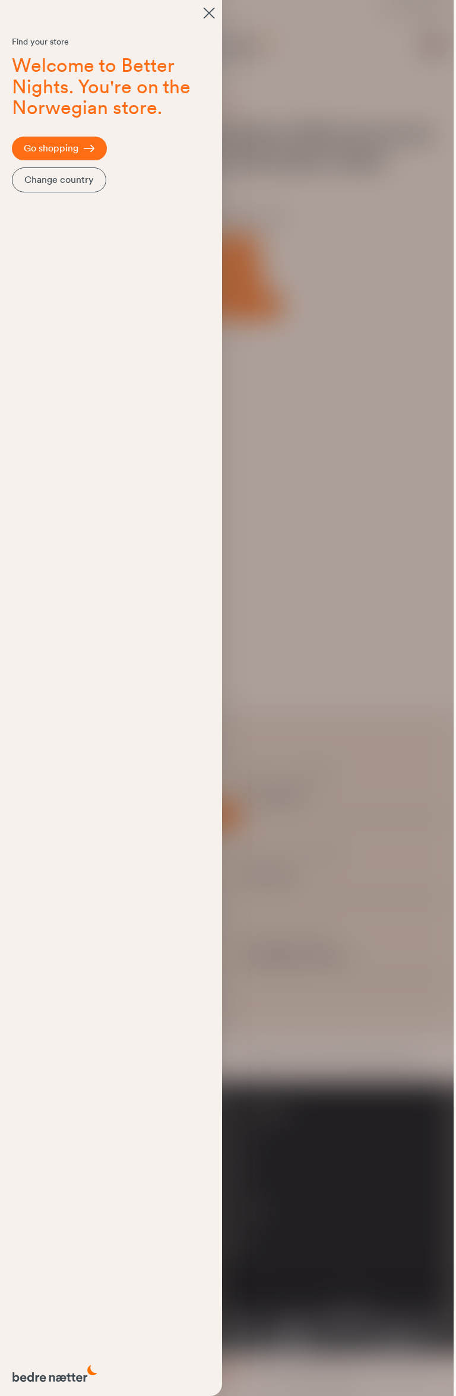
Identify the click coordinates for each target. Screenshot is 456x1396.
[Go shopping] (209, 13)
